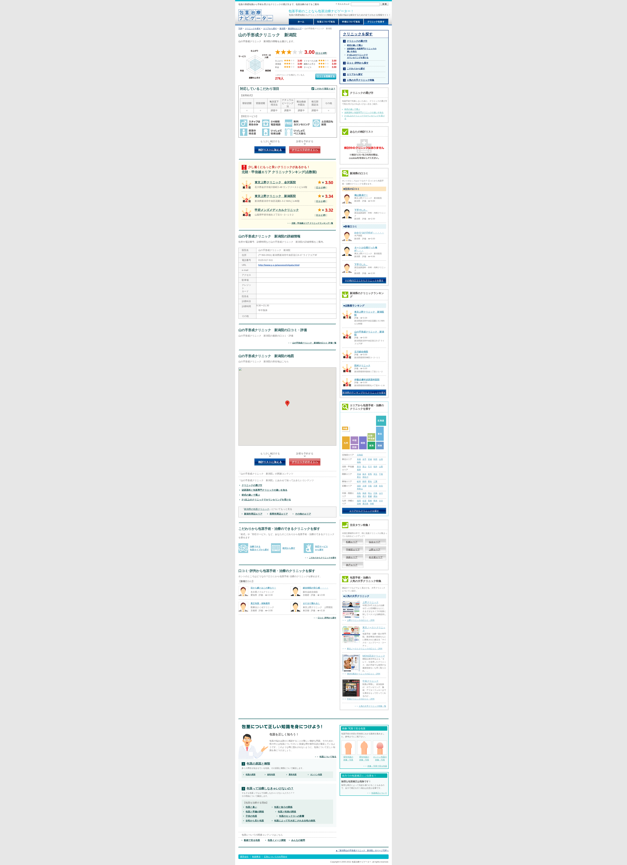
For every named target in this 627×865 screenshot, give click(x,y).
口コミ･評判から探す (327, 618)
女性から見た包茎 (255, 820)
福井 (375, 466)
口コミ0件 (321, 53)
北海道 (360, 455)
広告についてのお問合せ (275, 856)
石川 (370, 466)
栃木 (364, 474)
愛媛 (370, 496)
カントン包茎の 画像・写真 (380, 758)
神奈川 (365, 477)
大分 (381, 501)
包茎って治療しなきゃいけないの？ (270, 788)
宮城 (370, 459)
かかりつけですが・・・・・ (369, 232)
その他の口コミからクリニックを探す (364, 280)
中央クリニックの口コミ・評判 (360, 699)
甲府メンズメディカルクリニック (277, 210)
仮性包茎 (271, 774)
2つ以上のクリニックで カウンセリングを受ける (358, 56)
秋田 (375, 459)
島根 (364, 493)
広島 (375, 493)
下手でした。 (361, 210)
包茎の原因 (250, 774)
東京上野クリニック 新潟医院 (275, 196)
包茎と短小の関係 (283, 807)
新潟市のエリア (295, 28)
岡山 (370, 493)
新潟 (359, 466)
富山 (364, 466)
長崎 (370, 501)
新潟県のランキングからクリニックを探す (364, 392)
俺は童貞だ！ (361, 195)
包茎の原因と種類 (258, 763)
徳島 (359, 496)
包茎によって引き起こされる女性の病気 (294, 820)
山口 (381, 493)
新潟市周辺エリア (253, 514)
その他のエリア (303, 514)
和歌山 (360, 489)
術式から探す (288, 548)
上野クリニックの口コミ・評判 (360, 620)
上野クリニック (370, 602)
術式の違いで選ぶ (251, 495)
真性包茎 (293, 774)
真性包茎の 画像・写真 (364, 758)
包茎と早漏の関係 (255, 811)
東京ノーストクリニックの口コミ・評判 (364, 649)
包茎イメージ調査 (277, 840)
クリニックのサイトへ (305, 149)
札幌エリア (351, 542)
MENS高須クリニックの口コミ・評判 (363, 674)
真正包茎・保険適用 (260, 603)
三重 (375, 481)
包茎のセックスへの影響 (291, 816)
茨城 (359, 474)
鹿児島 (365, 504)
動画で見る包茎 (252, 840)
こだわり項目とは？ (325, 88)
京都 (364, 486)
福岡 (359, 501)
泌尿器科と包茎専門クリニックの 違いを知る (361, 50)
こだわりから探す (356, 68)
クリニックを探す (253, 28)
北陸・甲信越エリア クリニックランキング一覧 (312, 223)
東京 (359, 477)
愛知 (370, 481)
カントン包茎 (316, 774)
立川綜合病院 (361, 351)
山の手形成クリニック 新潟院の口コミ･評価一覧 (314, 343)
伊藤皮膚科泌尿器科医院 (366, 379)
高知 (375, 496)
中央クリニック (370, 681)
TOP (240, 28)
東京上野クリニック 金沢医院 (275, 182)
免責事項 (256, 856)
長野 (359, 470)
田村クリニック (362, 365)
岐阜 (359, 481)
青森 (359, 459)
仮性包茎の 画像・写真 (348, 758)
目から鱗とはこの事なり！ (263, 588)
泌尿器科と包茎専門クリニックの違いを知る (264, 490)
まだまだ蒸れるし (311, 603)
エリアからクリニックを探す (364, 511)
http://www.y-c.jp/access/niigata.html (278, 265)
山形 (381, 459)
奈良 (381, 486)
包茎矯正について (379, 793)
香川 (364, 496)
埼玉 (375, 474)
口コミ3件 (321, 215)
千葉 (381, 474)
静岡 (364, 481)
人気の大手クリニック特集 (360, 80)
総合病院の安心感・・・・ (315, 588)
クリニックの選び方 (252, 485)
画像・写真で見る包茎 (377, 766)
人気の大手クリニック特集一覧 (372, 706)
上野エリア (374, 549)
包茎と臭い (251, 807)
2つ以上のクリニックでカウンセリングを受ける (266, 499)
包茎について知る (327, 756)
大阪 (370, 486)
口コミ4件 (321, 201)
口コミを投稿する (326, 76)
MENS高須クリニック (373, 656)
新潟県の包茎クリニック (256, 509)
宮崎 (359, 504)
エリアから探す (270, 28)
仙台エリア (374, 542)
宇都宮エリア (353, 549)
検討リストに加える (270, 149)
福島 (359, 462)
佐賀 (364, 501)
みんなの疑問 (298, 840)
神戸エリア (351, 565)
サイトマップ (343, 4)
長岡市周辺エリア (279, 514)
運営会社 (244, 856)
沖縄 (372, 504)
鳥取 (359, 493)
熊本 (375, 501)
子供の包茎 (251, 816)
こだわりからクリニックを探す (322, 558)
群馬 (370, 474)
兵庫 (375, 486)
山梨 (381, 466)
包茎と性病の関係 (287, 811)
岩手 (364, 459)
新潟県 (282, 28)
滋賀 (359, 486)
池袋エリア (351, 557)
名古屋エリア (376, 557)
